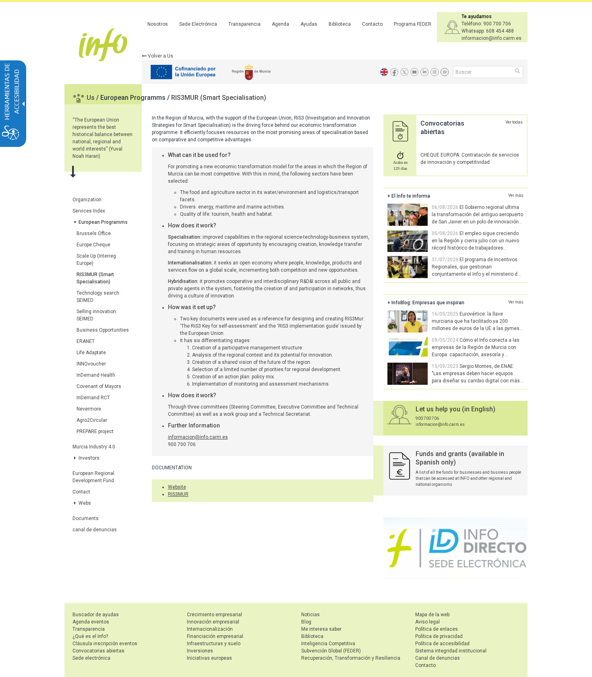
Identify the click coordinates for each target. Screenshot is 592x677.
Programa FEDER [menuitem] (412, 24)
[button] (518, 71)
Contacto (425, 665)
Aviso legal (427, 622)
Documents (85, 518)
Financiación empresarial (215, 636)
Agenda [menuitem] (280, 24)
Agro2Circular (92, 420)
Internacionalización (210, 629)
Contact (81, 492)
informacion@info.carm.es (198, 437)
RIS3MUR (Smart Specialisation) (218, 97)
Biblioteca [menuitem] (340, 24)
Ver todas (514, 122)
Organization (86, 199)
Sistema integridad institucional (450, 651)
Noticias (310, 614)
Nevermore (89, 409)
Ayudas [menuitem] (308, 24)
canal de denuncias (94, 530)
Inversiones (200, 651)
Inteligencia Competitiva (328, 643)
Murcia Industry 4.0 (93, 447)
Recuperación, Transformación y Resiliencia (350, 658)
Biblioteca (312, 636)
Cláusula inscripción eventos (104, 643)
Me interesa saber (321, 629)
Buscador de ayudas (95, 614)
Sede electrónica (91, 658)
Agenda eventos (90, 622)
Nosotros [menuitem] (157, 24)
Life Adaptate (91, 352)
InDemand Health (96, 375)
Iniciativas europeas (209, 658)
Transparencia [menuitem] (244, 24)
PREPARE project (95, 431)
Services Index (88, 211)
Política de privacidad (439, 636)
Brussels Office (94, 233)
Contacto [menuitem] (372, 24)
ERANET (86, 341)
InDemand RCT (93, 397)
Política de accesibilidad (442, 643)
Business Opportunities (103, 330)
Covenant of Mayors (99, 386)
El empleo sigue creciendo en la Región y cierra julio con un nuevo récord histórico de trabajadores (475, 241)
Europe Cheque (93, 245)
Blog (306, 622)
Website (177, 487)
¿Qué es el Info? (90, 636)
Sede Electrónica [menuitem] (198, 24)
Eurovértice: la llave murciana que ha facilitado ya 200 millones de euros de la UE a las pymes (476, 321)
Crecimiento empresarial (214, 614)
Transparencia (88, 629)
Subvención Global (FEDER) (331, 651)
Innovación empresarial (213, 622)
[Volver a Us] (384, 72)
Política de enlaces (436, 629)
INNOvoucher (91, 364)
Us (91, 97)
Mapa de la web (432, 614)
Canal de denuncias (437, 658)
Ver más (516, 195)
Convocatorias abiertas (98, 651)
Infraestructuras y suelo (213, 643)
